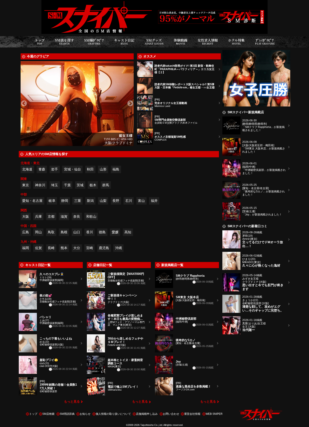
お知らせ (85, 413)
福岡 (25, 248)
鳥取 (51, 232)
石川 (128, 201)
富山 (141, 201)
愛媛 (115, 232)
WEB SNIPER (214, 413)
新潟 (90, 201)
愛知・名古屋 (32, 201)
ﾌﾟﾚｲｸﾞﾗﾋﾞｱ (265, 41)
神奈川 (40, 185)
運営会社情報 (192, 413)
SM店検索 (48, 413)
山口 (76, 232)
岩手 (54, 169)
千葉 (67, 185)
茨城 (80, 185)
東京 (25, 185)
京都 (51, 216)
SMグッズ (154, 41)
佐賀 (38, 248)
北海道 (27, 169)
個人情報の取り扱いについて (113, 413)
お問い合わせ (171, 413)
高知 (127, 232)
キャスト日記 (124, 41)
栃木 (93, 185)
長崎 (51, 248)
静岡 (64, 201)
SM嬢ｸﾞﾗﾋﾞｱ (94, 41)
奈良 (76, 216)
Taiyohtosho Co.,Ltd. (151, 425)
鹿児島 (104, 248)
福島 (115, 169)
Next (130, 103)
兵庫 (38, 216)
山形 (103, 169)
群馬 (105, 185)
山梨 (103, 201)
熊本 (64, 248)
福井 (154, 201)
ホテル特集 (236, 41)
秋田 (90, 169)
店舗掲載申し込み (147, 413)
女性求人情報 (207, 41)
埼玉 (54, 185)
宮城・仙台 (72, 169)
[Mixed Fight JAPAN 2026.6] (256, 52)
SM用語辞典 (67, 413)
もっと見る (72, 401)
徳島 (102, 232)
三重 (77, 201)
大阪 (25, 216)
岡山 (38, 232)
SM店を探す (64, 41)
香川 (89, 232)
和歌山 (91, 216)
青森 (41, 169)
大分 (76, 248)
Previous (24, 103)
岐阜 (52, 201)
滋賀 (64, 216)
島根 (64, 232)
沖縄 (118, 248)
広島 (25, 232)
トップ (40, 41)
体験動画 (180, 41)
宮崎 (89, 248)
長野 (115, 201)
